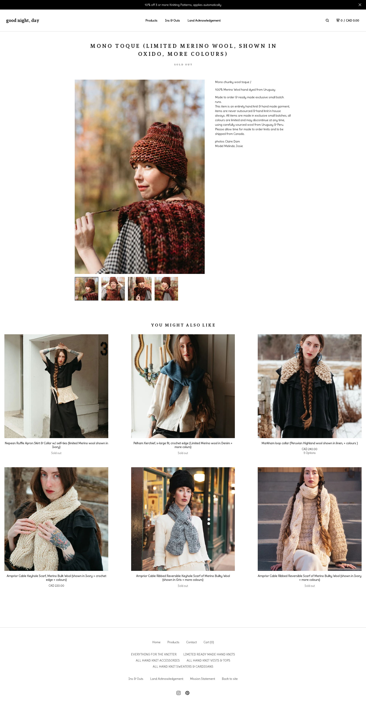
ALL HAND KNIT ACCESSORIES (158, 660)
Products (151, 20)
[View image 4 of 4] (166, 289)
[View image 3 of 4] (140, 289)
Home (156, 642)
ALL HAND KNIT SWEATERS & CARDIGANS (183, 666)
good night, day (22, 20)
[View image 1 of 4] (86, 289)
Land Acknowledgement (204, 20)
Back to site (230, 679)
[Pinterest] (187, 693)
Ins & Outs (172, 20)
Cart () (209, 642)
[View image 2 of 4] (113, 289)
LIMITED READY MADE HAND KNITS (209, 654)
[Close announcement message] (360, 5)
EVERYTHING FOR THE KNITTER (154, 654)
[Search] (327, 20)
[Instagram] (178, 693)
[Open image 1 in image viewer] (140, 177)
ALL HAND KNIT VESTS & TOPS (208, 660)
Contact (191, 642)
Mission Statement (202, 679)
